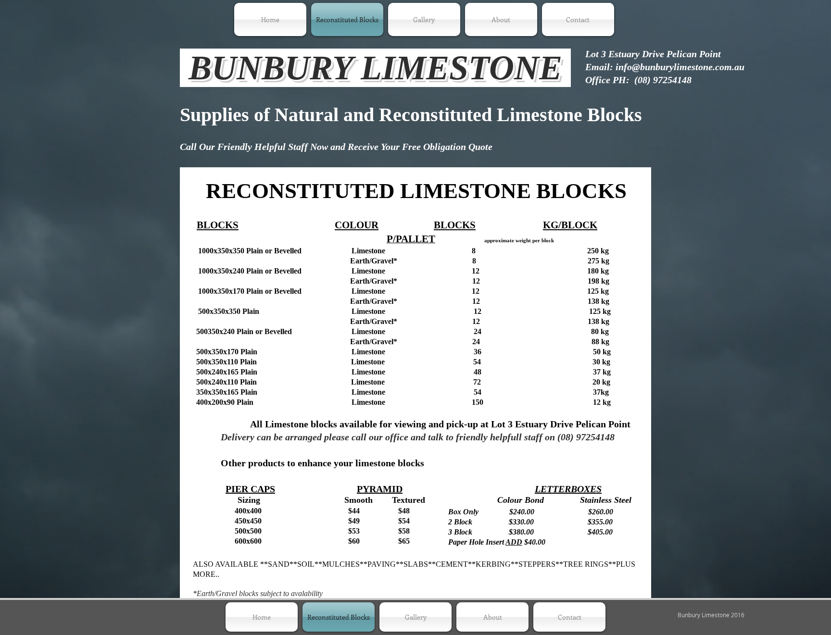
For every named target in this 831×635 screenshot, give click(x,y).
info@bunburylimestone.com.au (680, 67)
